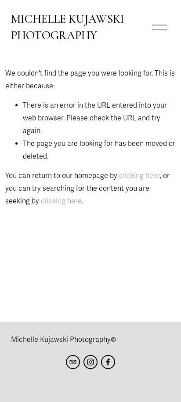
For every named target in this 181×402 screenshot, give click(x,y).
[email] (73, 362)
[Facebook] (108, 362)
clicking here (139, 175)
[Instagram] (90, 362)
